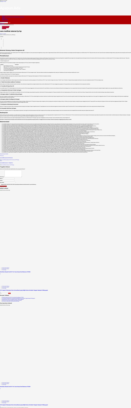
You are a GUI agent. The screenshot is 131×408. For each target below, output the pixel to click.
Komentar (2, 176)
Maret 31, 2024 (3, 33)
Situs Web (2, 182)
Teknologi (4, 28)
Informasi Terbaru (5, 26)
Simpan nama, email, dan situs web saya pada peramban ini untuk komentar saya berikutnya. (18, 184)
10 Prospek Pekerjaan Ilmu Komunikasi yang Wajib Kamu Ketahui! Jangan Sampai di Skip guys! (24, 290)
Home (3, 15)
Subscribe (2, 23)
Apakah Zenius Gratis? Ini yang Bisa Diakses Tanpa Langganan (13, 299)
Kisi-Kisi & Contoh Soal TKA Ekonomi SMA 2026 (10, 301)
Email (1, 180)
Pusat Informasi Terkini (4, 153)
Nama (1, 178)
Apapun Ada (10, 8)
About (3, 17)
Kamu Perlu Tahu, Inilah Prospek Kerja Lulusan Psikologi (12, 300)
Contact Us (4, 18)
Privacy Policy (5, 19)
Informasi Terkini (13, 16)
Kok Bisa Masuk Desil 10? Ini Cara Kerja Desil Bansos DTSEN (15, 271)
